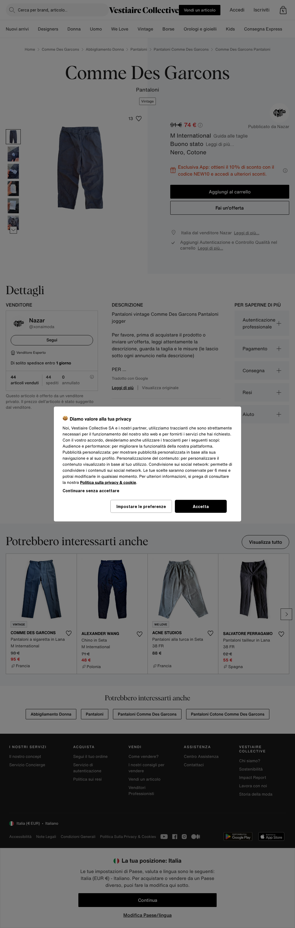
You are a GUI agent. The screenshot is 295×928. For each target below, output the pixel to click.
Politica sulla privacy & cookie (108, 483)
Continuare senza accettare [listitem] (91, 491)
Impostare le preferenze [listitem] (141, 506)
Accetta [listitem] (201, 506)
